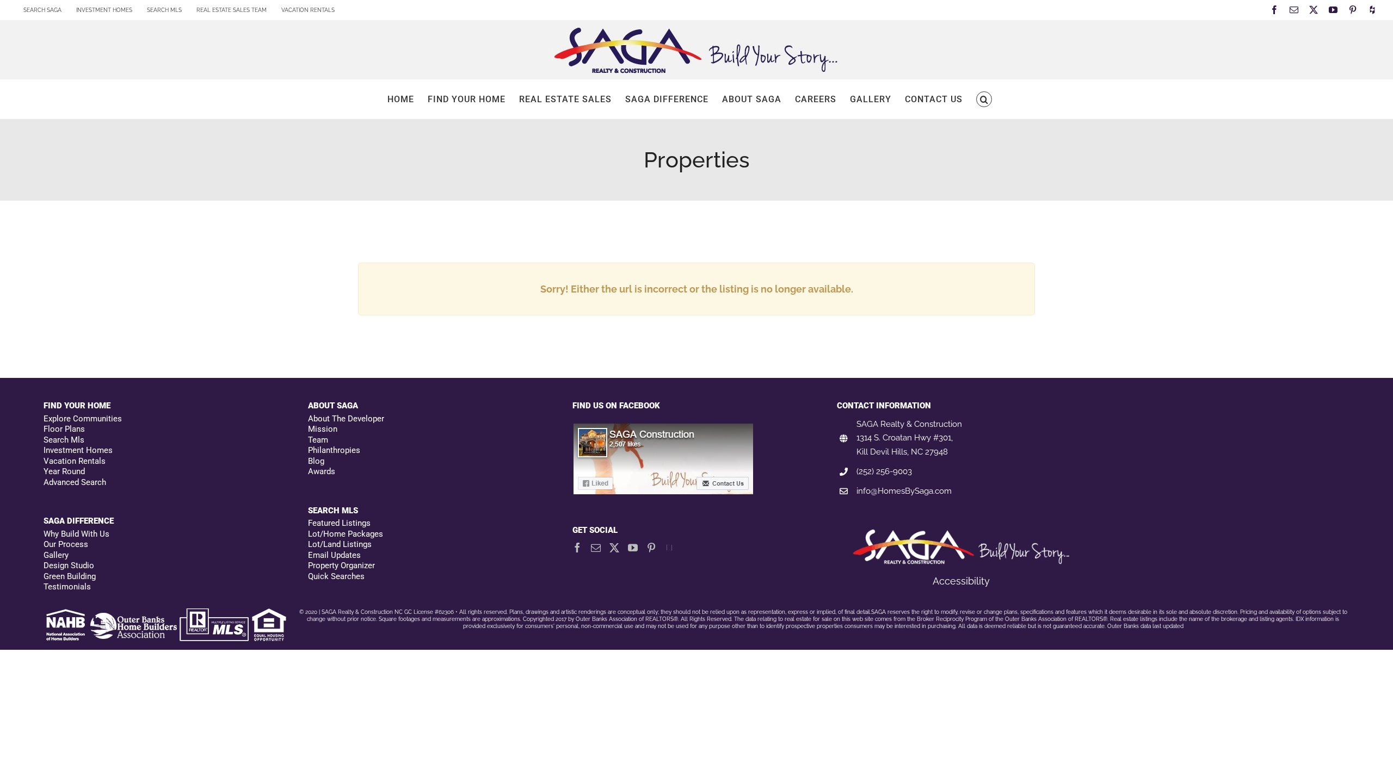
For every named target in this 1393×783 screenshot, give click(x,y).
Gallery (56, 555)
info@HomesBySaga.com (904, 491)
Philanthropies (334, 450)
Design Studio (69, 565)
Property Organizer (341, 565)
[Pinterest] (651, 547)
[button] (984, 99)
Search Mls (64, 440)
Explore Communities (83, 419)
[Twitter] (614, 547)
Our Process (66, 544)
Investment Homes (78, 450)
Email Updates (334, 555)
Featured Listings (339, 523)
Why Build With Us (76, 534)
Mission (322, 429)
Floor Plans (64, 429)
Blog (316, 461)
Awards (321, 471)
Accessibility (961, 581)
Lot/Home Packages (345, 534)
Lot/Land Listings (340, 544)
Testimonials (67, 587)
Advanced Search (75, 482)
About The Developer (346, 419)
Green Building (70, 576)
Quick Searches (336, 576)
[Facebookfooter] (663, 428)
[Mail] (596, 547)
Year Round (64, 471)
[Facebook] (577, 547)
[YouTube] (633, 547)
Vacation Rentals (75, 461)
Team (318, 440)
